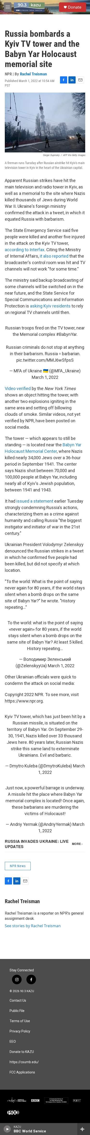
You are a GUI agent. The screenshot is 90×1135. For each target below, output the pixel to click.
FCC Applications (22, 1072)
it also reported (54, 256)
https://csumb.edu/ (24, 1062)
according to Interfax (24, 249)
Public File (17, 1011)
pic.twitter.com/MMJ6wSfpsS (45, 360)
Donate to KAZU (22, 1052)
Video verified (18, 388)
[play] (7, 1129)
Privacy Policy (20, 1031)
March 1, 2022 (45, 377)
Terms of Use (20, 1021)
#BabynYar (66, 334)
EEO (13, 1041)
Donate (74, 7)
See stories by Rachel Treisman (33, 925)
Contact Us (18, 1000)
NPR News (18, 866)
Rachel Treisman (33, 74)
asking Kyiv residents (50, 305)
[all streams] (83, 1129)
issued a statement (34, 501)
